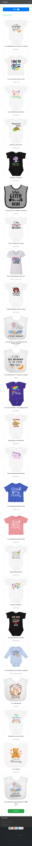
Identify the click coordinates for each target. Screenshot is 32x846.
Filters (16, 9)
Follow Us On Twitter (6, 823)
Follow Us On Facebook (7, 821)
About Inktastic (5, 824)
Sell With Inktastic (5, 826)
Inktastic (5, 2)
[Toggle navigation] (29, 2)
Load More (16, 811)
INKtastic (20, 835)
